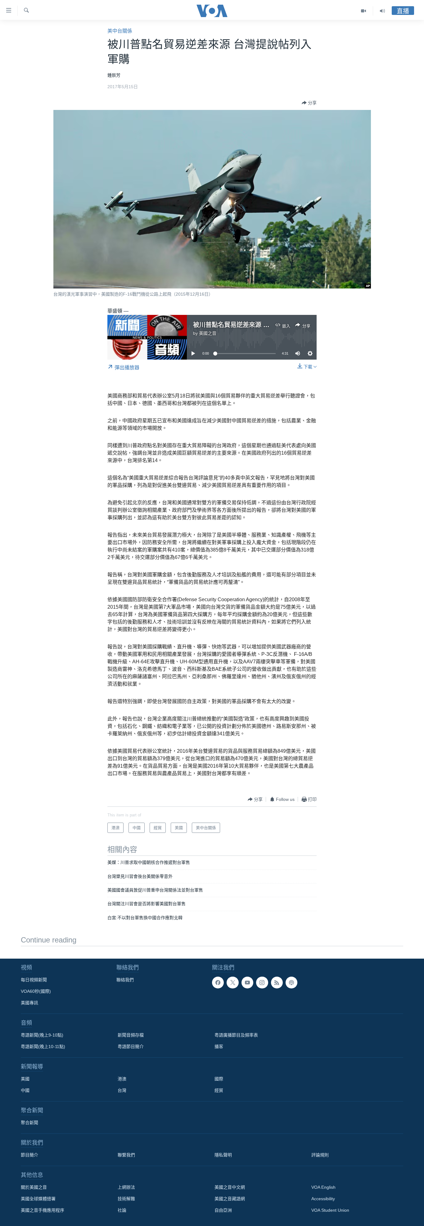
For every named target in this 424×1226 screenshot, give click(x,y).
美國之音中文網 (229, 1187)
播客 (218, 1046)
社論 (122, 1210)
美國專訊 (29, 1002)
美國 (25, 1078)
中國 (25, 1090)
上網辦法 (126, 1187)
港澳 (122, 1078)
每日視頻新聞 (34, 979)
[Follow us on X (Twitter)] (232, 982)
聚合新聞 (29, 1122)
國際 (218, 1078)
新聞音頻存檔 (131, 1035)
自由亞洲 (223, 1210)
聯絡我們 (125, 979)
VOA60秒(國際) (36, 991)
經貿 (218, 1090)
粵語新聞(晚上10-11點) (43, 1046)
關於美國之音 (34, 1187)
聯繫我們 (126, 1154)
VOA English (323, 1187)
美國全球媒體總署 (38, 1198)
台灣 (122, 1090)
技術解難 (126, 1198)
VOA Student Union (330, 1210)
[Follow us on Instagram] (262, 982)
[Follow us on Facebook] (218, 982)
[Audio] (382, 11)
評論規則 (320, 1154)
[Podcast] (291, 982)
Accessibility (323, 1198)
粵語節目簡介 (131, 1046)
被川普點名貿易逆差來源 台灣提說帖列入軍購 (256, 324)
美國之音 (207, 333)
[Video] (363, 11)
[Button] (309, 103)
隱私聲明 (223, 1154)
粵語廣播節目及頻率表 (236, 1035)
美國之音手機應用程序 (42, 1210)
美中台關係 (119, 31)
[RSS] (277, 982)
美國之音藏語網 (229, 1198)
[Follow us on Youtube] (247, 982)
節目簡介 (29, 1154)
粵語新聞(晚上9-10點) (42, 1035)
